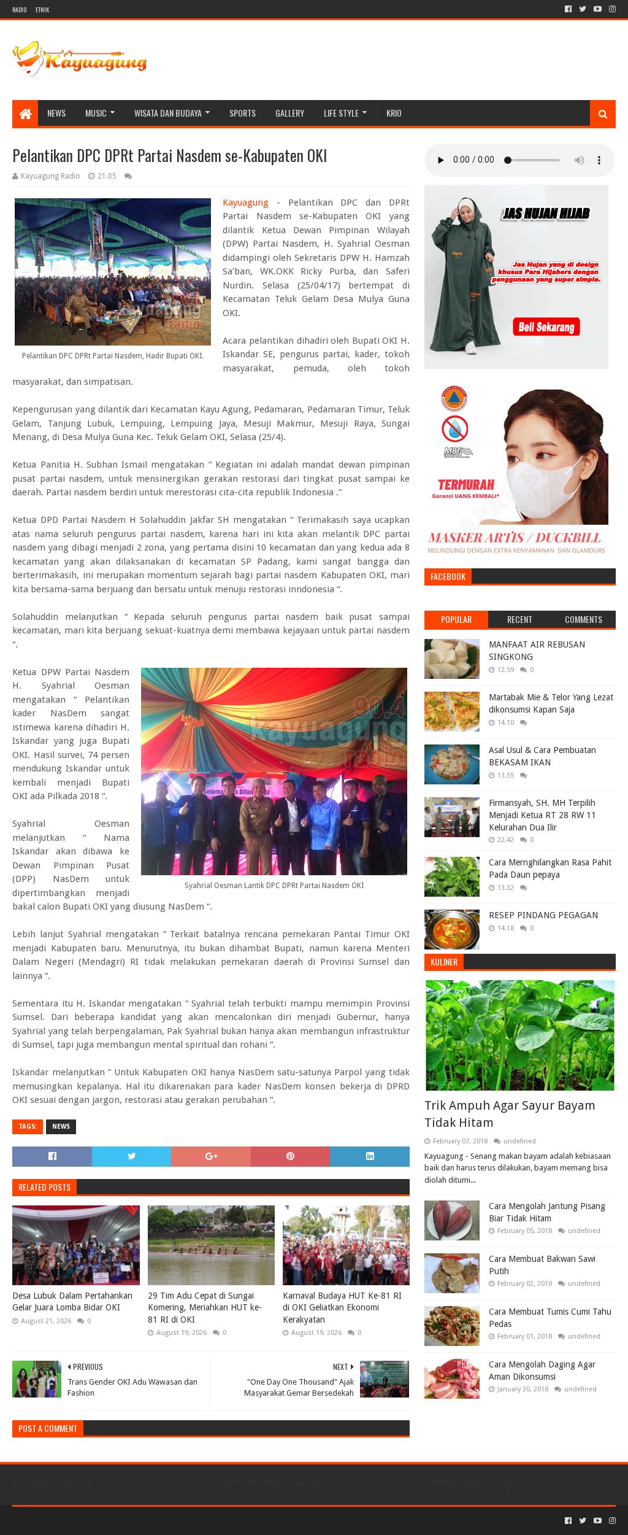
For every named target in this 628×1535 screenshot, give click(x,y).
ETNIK (42, 9)
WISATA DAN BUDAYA (168, 112)
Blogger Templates (151, 1520)
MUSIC (96, 112)
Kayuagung (246, 202)
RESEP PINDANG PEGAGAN (543, 915)
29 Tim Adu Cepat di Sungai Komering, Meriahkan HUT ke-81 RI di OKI (205, 1307)
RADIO (19, 9)
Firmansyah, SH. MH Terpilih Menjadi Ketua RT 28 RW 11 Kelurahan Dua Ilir (542, 815)
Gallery (289, 112)
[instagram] (611, 9)
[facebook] (568, 9)
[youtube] (597, 9)
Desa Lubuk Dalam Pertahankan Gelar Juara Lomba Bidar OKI (72, 1302)
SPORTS (242, 112)
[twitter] (582, 9)
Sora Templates (80, 1520)
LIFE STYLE (341, 112)
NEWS (56, 112)
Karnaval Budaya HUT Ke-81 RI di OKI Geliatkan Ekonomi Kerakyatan (342, 1307)
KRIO (394, 112)
